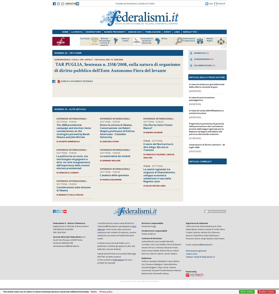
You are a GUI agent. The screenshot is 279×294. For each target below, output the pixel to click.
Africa (132, 38)
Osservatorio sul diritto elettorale (115, 40)
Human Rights (178, 39)
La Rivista (76, 31)
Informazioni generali (196, 251)
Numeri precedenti (114, 31)
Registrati (221, 3)
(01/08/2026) (195, 138)
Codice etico (191, 254)
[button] (209, 4)
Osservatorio (93, 31)
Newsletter (190, 31)
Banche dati (135, 31)
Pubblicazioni (153, 31)
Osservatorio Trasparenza (157, 39)
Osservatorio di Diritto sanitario (220, 40)
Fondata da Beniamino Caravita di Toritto (135, 3)
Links (177, 31)
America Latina (94, 39)
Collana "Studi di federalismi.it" (200, 257)
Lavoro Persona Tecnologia (199, 40)
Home (65, 31)
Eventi (167, 31)
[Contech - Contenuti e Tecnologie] (194, 275)
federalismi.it (118, 260)
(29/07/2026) (195, 151)
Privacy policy (105, 292)
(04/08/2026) (195, 91)
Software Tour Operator (139, 285)
